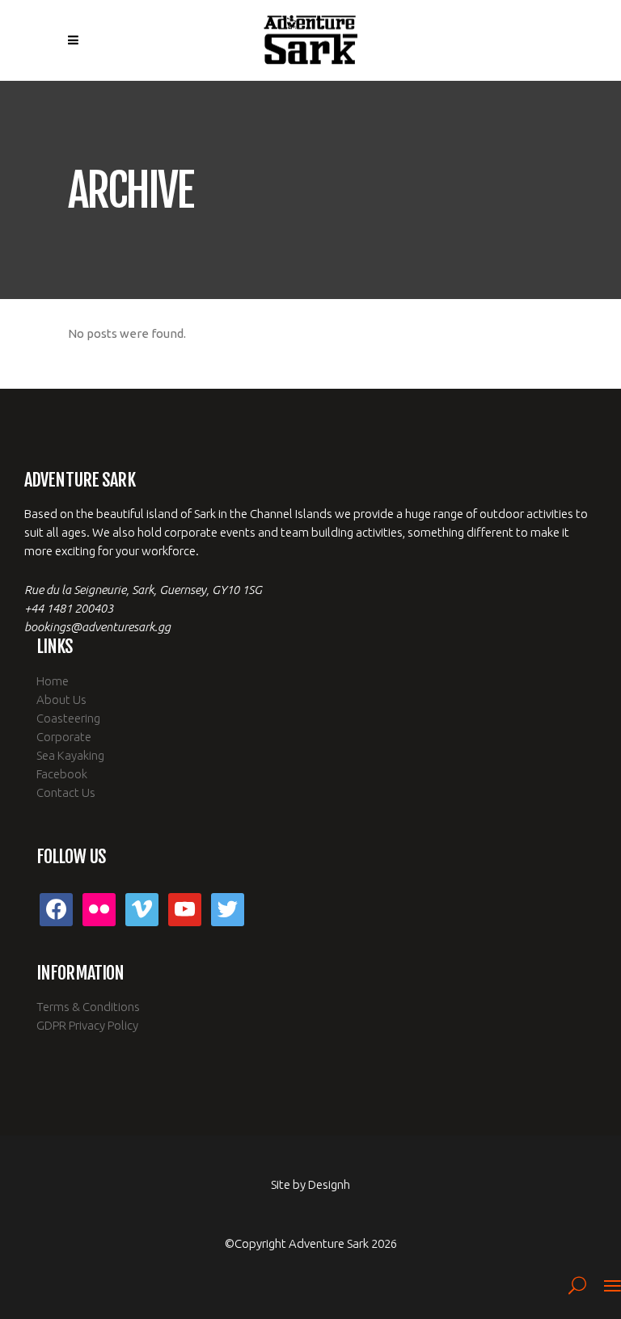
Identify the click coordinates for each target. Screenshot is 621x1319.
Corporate (63, 737)
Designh (329, 1184)
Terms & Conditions (88, 1006)
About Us (61, 699)
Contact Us (65, 792)
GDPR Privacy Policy (87, 1025)
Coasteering (68, 718)
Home (52, 681)
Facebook (61, 774)
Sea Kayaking (70, 755)
